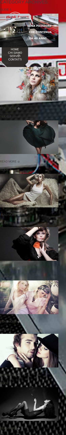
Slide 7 (5, 329)
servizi (15, 56)
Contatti (15, 59)
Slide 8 (5, 383)
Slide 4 (5, 169)
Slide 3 (5, 116)
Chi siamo (15, 53)
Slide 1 (5, 9)
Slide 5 (5, 223)
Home (15, 49)
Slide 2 (5, 62)
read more (8, 108)
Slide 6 (5, 276)
